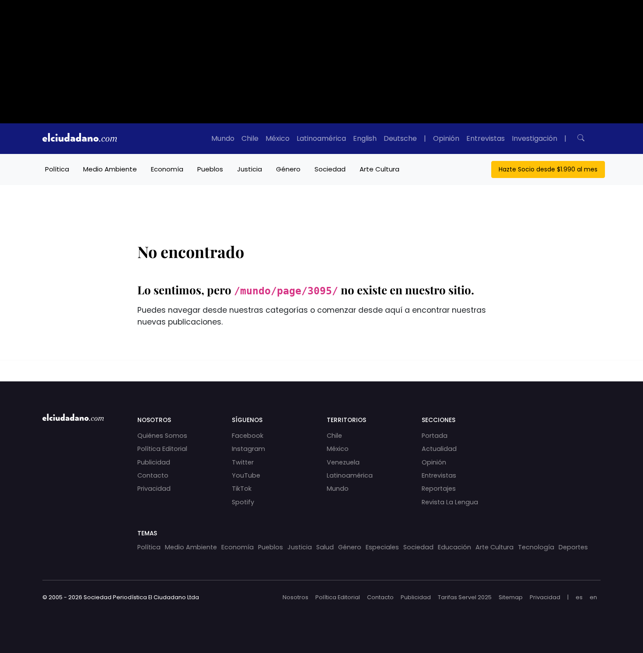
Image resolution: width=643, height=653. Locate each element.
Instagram (248, 448)
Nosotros (295, 597)
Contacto (152, 475)
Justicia (249, 169)
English (365, 138)
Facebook (247, 435)
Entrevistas (485, 138)
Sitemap (511, 597)
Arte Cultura (379, 169)
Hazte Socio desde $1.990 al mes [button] (548, 169)
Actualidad (439, 448)
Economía (167, 169)
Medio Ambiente (110, 169)
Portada (434, 435)
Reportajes (439, 488)
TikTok (242, 488)
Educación (454, 547)
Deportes (573, 547)
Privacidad (154, 488)
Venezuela (343, 462)
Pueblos (210, 169)
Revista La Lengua (450, 502)
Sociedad (330, 169)
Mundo (222, 138)
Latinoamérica (321, 138)
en (593, 597)
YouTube (246, 475)
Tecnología (536, 547)
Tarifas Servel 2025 (465, 597)
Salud (325, 547)
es (579, 597)
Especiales (382, 547)
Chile (250, 138)
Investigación (534, 138)
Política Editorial (162, 448)
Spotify (243, 502)
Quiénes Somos (162, 435)
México (278, 138)
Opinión (446, 138)
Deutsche (400, 138)
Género (288, 169)
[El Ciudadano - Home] (79, 139)
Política (57, 169)
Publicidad (153, 462)
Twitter (243, 462)
